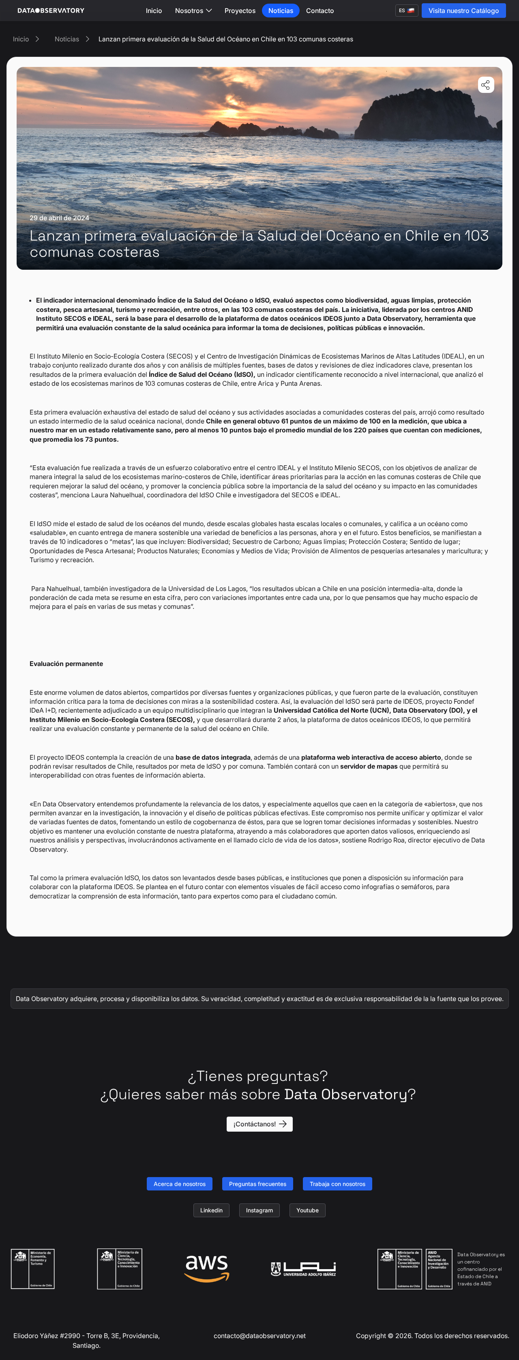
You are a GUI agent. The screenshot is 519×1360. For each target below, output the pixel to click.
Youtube (307, 1210)
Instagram (259, 1210)
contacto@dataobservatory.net (260, 1336)
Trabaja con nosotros (337, 1183)
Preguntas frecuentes (257, 1183)
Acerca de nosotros (180, 1183)
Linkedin (211, 1210)
